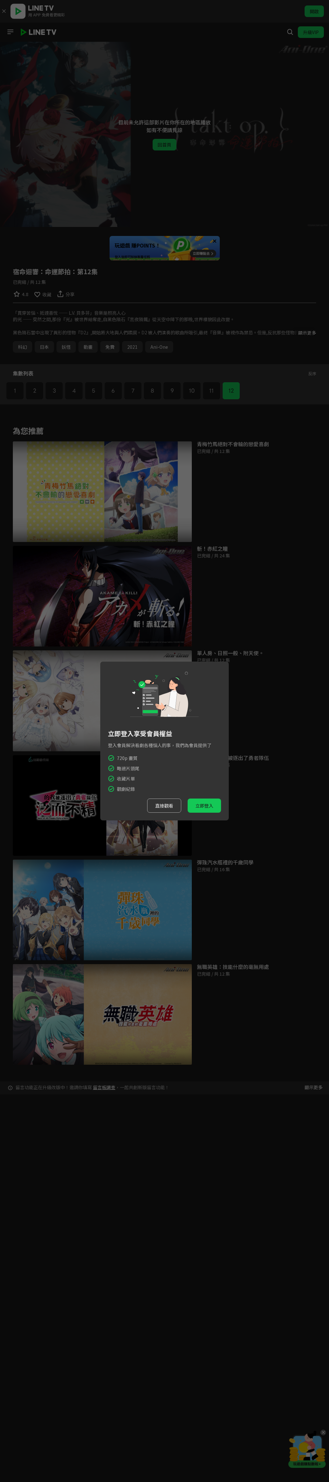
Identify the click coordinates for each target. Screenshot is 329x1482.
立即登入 (204, 805)
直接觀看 (164, 805)
